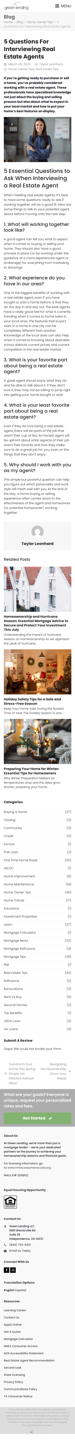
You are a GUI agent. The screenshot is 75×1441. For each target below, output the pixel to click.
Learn (8, 924)
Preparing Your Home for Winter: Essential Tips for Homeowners (31, 771)
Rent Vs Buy (13, 997)
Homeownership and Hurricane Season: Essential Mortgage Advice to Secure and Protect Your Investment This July (36, 623)
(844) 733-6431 (20, 1245)
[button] (63, 6)
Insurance (11, 908)
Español (20, 1290)
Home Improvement (19, 876)
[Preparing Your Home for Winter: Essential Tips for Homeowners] (37, 741)
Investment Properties (20, 916)
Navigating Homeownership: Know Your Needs (53, 1071)
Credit (8, 836)
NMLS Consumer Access (21, 1346)
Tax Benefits (13, 1013)
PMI (6, 964)
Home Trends (14, 900)
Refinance (11, 981)
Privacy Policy (13, 1382)
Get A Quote (12, 1332)
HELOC (9, 868)
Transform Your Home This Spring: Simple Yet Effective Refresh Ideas (20, 1073)
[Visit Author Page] (37, 531)
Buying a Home (15, 812)
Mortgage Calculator (20, 932)
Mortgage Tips (15, 956)
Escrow (9, 844)
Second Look (12, 1368)
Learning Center (15, 1310)
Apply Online (12, 1325)
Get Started (34, 1118)
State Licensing (14, 1375)
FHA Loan (11, 852)
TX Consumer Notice (18, 1396)
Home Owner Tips (21, 69)
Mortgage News (16, 940)
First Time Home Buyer (21, 860)
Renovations (13, 989)
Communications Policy (20, 1389)
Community (13, 828)
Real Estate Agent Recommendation (29, 1360)
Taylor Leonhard (51, 64)
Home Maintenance (19, 884)
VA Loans (11, 1029)
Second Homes (15, 1005)
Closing (9, 820)
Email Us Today (20, 1251)
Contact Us (11, 1317)
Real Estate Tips (47, 69)
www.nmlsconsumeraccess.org (29, 1168)
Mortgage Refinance (19, 948)
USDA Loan (12, 1021)
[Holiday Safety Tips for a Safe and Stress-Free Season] (37, 671)
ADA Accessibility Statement (24, 1353)
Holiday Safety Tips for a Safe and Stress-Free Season (32, 701)
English (9, 1290)
